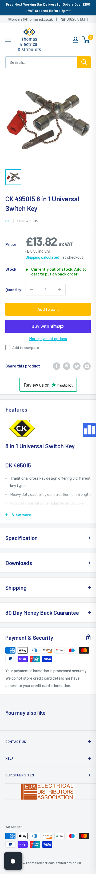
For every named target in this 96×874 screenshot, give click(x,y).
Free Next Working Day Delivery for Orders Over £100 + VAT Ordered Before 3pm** (48, 7)
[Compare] (89, 430)
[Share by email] (87, 366)
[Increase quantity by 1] (59, 289)
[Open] (13, 861)
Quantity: (13, 289)
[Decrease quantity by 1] (31, 289)
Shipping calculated (42, 257)
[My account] (75, 40)
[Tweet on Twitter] (77, 366)
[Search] (84, 62)
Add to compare (25, 347)
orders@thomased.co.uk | (37, 19)
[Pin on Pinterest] (66, 366)
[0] (86, 39)
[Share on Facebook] (56, 366)
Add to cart (48, 309)
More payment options (48, 338)
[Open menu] (8, 40)
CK (7, 221)
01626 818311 (77, 19)
